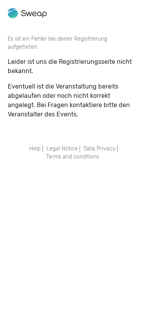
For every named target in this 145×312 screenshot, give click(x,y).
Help (35, 148)
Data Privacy (99, 148)
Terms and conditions (72, 156)
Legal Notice (62, 148)
